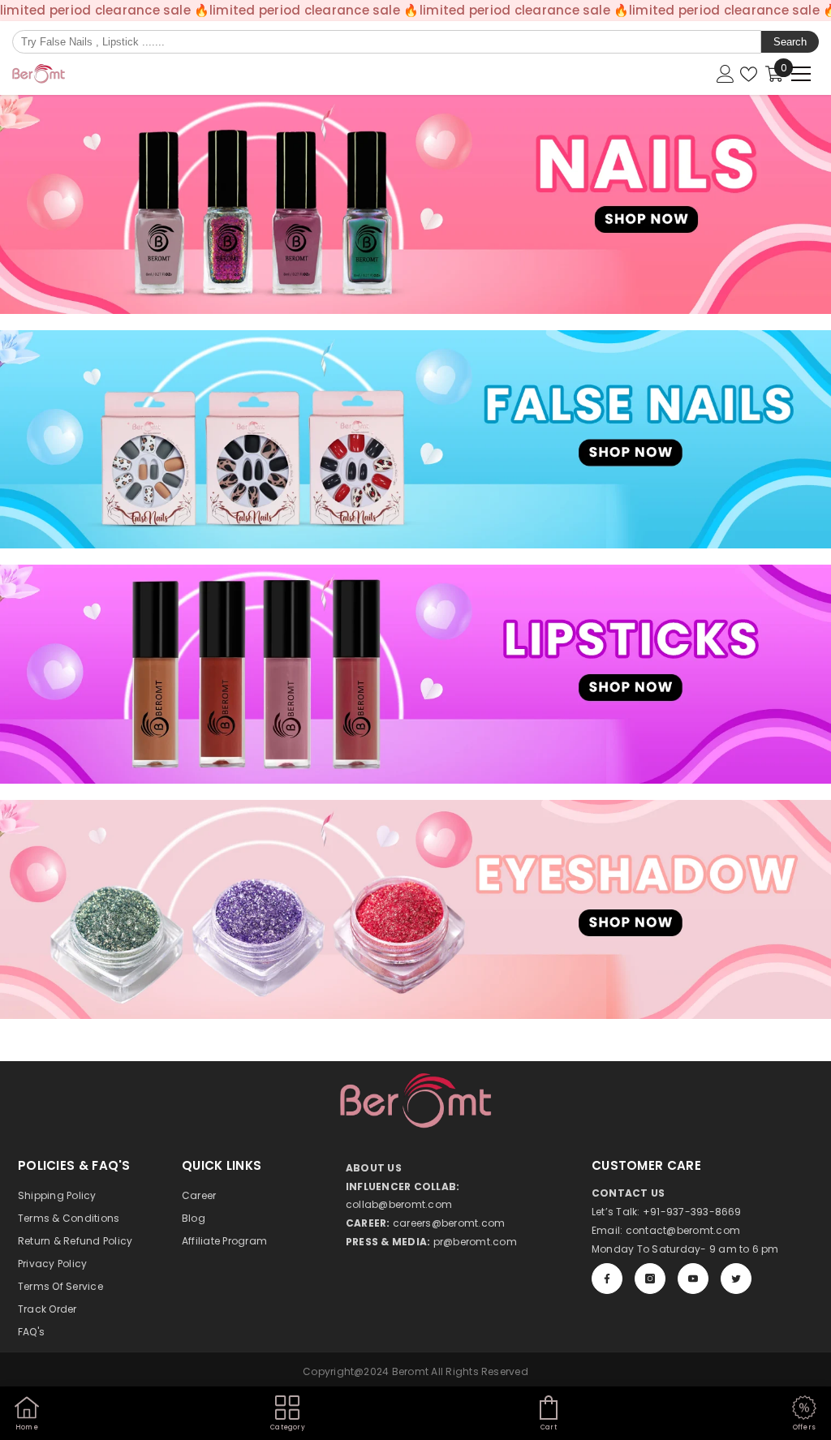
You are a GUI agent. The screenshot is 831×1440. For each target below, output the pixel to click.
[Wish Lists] (748, 74)
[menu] (801, 74)
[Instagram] (650, 1278)
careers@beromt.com (449, 1223)
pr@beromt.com (475, 1242)
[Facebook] (607, 1278)
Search (790, 42)
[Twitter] (736, 1278)
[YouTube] (693, 1278)
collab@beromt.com (399, 1204)
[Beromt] (415, 204)
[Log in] (725, 74)
